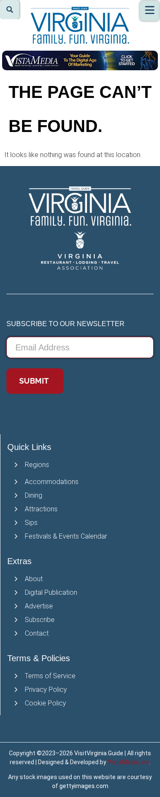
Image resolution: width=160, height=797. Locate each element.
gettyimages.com (83, 786)
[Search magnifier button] (9, 9)
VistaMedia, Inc (128, 762)
